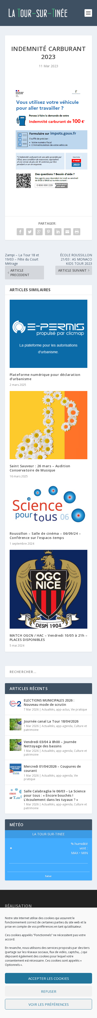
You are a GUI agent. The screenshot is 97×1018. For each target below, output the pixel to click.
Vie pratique (79, 709)
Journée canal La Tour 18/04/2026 (51, 721)
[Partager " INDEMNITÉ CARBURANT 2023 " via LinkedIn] (58, 231)
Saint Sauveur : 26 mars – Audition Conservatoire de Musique (40, 468)
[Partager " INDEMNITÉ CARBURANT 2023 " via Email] (67, 231)
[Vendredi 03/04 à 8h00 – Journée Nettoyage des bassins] (15, 745)
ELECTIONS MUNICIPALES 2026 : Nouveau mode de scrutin (49, 702)
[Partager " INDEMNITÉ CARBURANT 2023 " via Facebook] (20, 231)
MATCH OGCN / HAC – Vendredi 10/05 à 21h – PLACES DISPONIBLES (49, 637)
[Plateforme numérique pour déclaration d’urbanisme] (49, 334)
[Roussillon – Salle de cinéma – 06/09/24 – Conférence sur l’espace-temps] (49, 505)
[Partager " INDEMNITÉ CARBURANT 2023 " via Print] (76, 231)
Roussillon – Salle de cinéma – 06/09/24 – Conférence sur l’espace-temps (45, 535)
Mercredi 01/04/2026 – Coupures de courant (52, 768)
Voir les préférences (48, 1004)
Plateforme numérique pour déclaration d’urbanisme (45, 376)
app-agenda (64, 726)
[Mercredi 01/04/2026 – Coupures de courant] (15, 769)
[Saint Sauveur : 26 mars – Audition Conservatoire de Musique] (49, 425)
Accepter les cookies (48, 978)
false (48, 876)
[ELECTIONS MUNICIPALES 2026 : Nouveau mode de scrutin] (15, 703)
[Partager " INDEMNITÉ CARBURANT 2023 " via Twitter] (29, 231)
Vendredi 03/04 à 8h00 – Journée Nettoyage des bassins (50, 744)
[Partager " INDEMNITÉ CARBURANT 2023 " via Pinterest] (48, 231)
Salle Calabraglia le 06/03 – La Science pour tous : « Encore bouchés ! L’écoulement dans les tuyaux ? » (54, 795)
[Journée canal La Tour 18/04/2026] (15, 724)
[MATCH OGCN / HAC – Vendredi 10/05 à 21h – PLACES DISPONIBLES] (49, 589)
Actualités (48, 709)
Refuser (48, 991)
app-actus (62, 709)
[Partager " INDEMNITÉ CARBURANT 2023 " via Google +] (39, 231)
